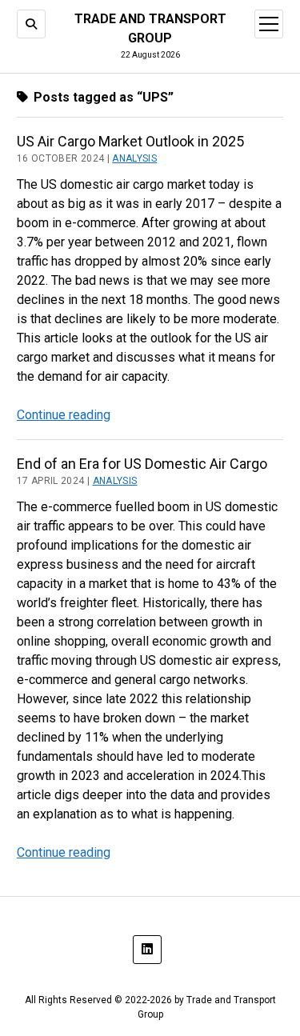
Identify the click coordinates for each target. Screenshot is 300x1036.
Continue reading (63, 414)
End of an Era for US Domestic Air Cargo (142, 463)
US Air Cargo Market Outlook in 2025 (130, 141)
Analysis (134, 158)
